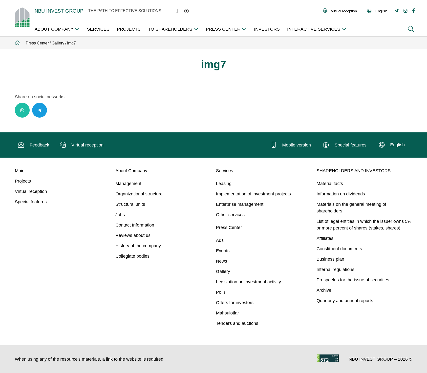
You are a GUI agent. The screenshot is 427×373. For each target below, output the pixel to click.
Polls (221, 292)
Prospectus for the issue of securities (353, 279)
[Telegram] (39, 110)
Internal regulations (335, 269)
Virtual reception (31, 191)
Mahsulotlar (227, 313)
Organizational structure (139, 193)
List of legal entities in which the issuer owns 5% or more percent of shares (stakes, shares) (364, 224)
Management (128, 183)
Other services (230, 214)
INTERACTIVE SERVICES (313, 29)
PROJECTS (129, 29)
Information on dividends (341, 193)
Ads (220, 240)
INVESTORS (267, 29)
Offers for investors (235, 302)
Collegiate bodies (132, 256)
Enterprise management (239, 204)
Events (223, 250)
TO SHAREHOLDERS (170, 29)
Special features (31, 201)
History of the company (138, 245)
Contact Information (134, 225)
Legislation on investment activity (248, 281)
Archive (324, 290)
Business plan (330, 259)
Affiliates (325, 238)
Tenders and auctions (237, 323)
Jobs (120, 214)
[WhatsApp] (22, 110)
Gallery (223, 271)
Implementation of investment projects (253, 193)
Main (19, 170)
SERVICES (98, 29)
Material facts (330, 183)
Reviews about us (132, 235)
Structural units (130, 204)
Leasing (224, 183)
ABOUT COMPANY (54, 29)
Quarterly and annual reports (345, 300)
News (221, 261)
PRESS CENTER (223, 29)
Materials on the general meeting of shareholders (351, 207)
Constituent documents (339, 248)
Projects (23, 181)
